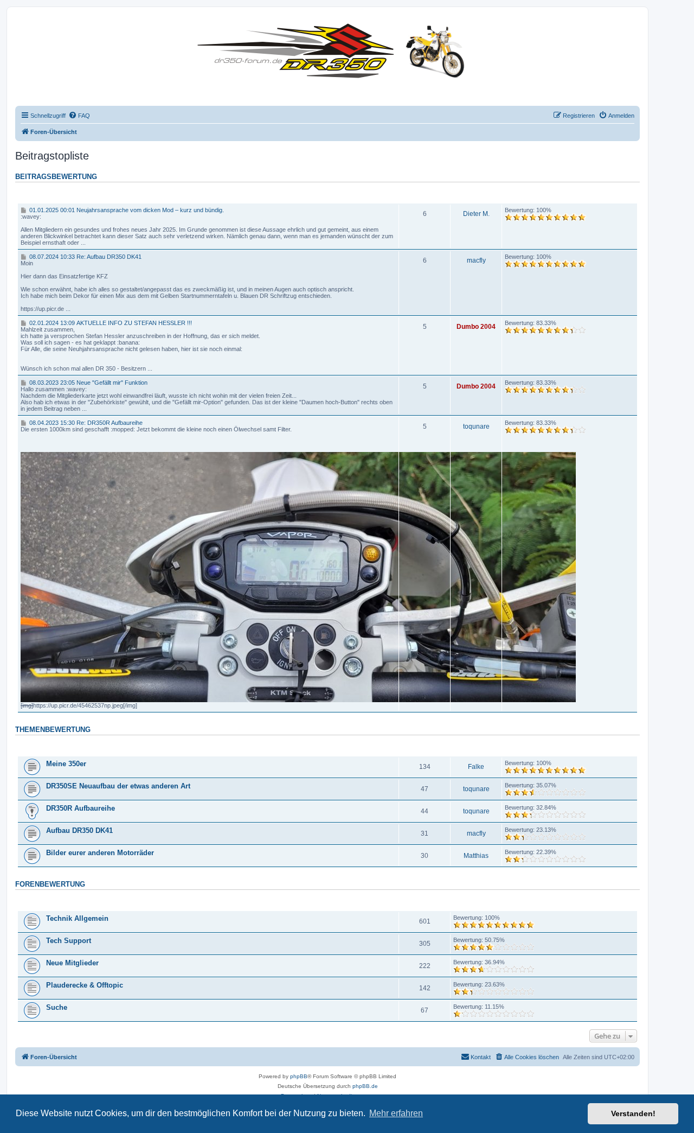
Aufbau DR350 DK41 (79, 830)
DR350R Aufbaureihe (80, 808)
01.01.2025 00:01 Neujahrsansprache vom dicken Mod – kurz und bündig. (125, 210)
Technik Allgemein (77, 918)
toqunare (476, 426)
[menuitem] (79, 115)
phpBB (298, 1076)
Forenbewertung (50, 884)
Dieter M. (476, 214)
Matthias (476, 856)
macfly (476, 260)
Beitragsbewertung (56, 177)
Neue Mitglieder (72, 963)
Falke (476, 767)
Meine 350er (66, 764)
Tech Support (68, 941)
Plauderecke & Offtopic (84, 985)
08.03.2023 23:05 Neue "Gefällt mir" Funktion (87, 382)
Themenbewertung (53, 730)
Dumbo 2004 (476, 326)
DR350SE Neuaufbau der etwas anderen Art (118, 786)
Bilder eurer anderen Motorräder (100, 853)
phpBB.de (365, 1086)
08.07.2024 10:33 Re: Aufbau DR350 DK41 (84, 256)
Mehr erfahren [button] (396, 1113)
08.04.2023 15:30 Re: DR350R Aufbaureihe (85, 422)
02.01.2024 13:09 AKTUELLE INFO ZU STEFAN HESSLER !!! (109, 323)
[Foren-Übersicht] (334, 48)
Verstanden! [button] (633, 1113)
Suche (56, 1007)
